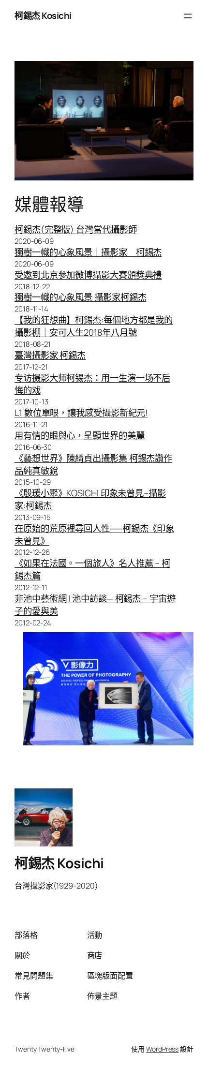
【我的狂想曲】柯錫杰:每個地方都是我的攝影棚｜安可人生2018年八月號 (94, 326)
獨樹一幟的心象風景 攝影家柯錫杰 (80, 297)
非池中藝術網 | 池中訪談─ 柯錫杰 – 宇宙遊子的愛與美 (95, 604)
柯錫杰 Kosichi (43, 15)
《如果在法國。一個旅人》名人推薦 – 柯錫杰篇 (92, 569)
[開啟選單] (187, 16)
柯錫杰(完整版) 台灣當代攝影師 (75, 229)
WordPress (162, 1048)
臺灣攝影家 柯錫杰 (50, 355)
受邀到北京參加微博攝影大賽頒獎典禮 (88, 274)
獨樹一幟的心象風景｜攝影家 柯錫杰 (88, 252)
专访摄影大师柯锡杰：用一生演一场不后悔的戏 (92, 384)
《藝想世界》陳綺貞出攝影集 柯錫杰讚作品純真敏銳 (93, 464)
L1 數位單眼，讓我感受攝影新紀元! (81, 412)
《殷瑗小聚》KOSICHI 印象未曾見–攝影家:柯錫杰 (90, 499)
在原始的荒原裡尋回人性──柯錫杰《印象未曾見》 (94, 534)
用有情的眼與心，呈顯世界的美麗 (80, 435)
